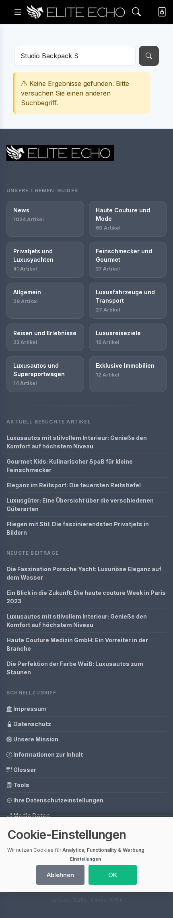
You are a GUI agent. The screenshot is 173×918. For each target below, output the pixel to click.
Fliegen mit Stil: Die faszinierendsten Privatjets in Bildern (77, 528)
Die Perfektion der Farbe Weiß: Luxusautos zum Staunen (74, 668)
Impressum (29, 708)
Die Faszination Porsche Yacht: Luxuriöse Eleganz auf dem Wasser (83, 573)
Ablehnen (60, 875)
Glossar (24, 769)
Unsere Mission (35, 739)
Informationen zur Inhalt (47, 754)
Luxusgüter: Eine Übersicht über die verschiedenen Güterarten (80, 504)
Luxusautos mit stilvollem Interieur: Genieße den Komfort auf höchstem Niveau (76, 442)
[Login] (160, 12)
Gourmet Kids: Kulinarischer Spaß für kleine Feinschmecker (69, 465)
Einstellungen (85, 859)
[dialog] (86, 854)
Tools (20, 785)
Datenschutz (31, 724)
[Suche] (149, 56)
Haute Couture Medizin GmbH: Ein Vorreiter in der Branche (77, 644)
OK (112, 875)
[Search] (136, 12)
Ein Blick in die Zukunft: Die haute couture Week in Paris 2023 (86, 597)
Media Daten (31, 815)
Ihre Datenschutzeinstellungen (57, 800)
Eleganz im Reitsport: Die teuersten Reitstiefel (73, 485)
